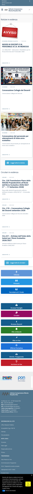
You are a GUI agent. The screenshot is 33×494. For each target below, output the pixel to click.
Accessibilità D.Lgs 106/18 (8, 428)
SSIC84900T (7, 404)
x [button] (31, 475)
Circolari (4, 177)
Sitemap (3, 432)
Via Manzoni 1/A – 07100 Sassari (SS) (11, 401)
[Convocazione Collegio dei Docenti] (16, 76)
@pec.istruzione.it (14, 406)
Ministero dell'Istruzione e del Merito (7, 2)
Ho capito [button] (28, 484)
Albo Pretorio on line (6, 459)
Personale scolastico (13, 41)
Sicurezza (3, 442)
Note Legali (4, 445)
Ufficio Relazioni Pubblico (7, 425)
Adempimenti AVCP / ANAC (8, 469)
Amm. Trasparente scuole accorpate (10, 466)
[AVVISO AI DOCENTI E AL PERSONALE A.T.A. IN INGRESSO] (10, 31)
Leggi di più (5, 63)
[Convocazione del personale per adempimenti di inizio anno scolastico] (16, 122)
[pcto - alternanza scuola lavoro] (21, 382)
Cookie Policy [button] (6, 488)
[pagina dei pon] (6, 378)
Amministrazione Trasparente (8, 463)
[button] (3, 491)
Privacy (3, 452)
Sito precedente (5, 435)
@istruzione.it (14, 404)
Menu (2, 10)
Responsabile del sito (6, 449)
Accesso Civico (5, 473)
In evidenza (4, 41)
